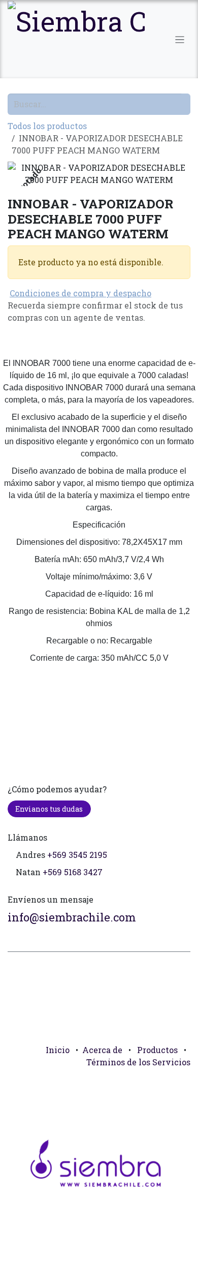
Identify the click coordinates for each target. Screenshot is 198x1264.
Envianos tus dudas (49, 809)
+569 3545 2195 (77, 854)
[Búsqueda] (185, 104)
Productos (157, 1049)
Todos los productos (47, 125)
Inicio (58, 1049)
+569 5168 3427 (73, 872)
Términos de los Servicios (138, 1062)
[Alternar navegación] (180, 39)
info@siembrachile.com (72, 917)
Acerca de (102, 1049)
